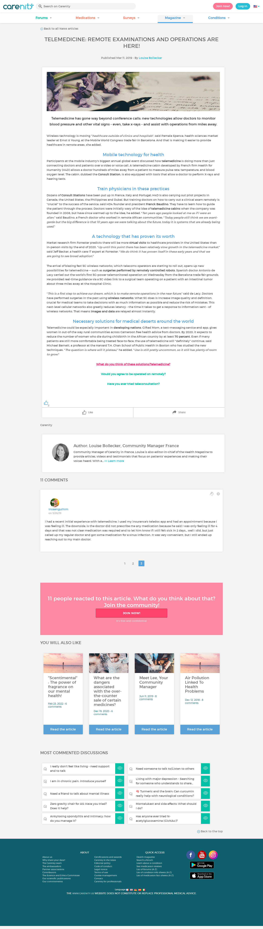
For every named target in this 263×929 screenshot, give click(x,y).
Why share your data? (53, 860)
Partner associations (53, 869)
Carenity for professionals (107, 881)
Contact (98, 878)
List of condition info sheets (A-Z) (154, 872)
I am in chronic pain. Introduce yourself (78, 781)
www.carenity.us (83, 893)
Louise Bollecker (150, 58)
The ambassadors (51, 866)
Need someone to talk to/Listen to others (165, 768)
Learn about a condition (149, 863)
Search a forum (145, 860)
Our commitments (52, 881)
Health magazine (146, 857)
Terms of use (101, 872)
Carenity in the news (105, 860)
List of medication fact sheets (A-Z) (155, 875)
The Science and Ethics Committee (61, 875)
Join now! (223, 6)
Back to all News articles (60, 28)
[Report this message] (218, 493)
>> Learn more (114, 461)
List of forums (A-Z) (147, 869)
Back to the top (211, 831)
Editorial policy (102, 863)
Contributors (49, 872)
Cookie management (105, 875)
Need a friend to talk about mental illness (79, 793)
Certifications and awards (108, 857)
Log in (242, 6)
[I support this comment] (212, 493)
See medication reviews (149, 866)
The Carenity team (52, 863)
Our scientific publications (56, 878)
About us (47, 857)
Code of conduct (103, 866)
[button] (44, 19)
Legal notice (100, 869)
